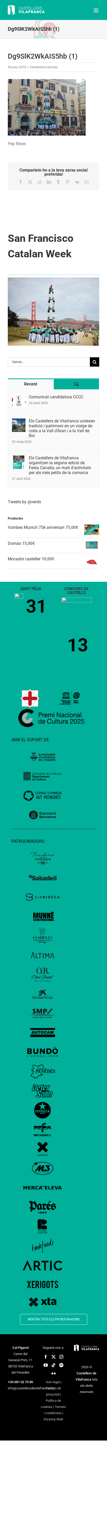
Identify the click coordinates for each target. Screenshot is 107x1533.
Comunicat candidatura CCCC (56, 396)
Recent (30, 384)
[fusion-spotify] (61, 1365)
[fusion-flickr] (53, 1373)
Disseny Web (53, 1419)
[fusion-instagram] (61, 1357)
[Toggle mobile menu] (96, 10)
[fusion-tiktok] (53, 1365)
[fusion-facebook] (46, 1357)
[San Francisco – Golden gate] (53, 279)
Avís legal (53, 1382)
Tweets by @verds (24, 501)
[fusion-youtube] (46, 1365)
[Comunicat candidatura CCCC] (18, 397)
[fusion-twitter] (53, 1357)
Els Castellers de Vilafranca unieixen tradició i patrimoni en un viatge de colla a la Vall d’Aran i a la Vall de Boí (62, 428)
